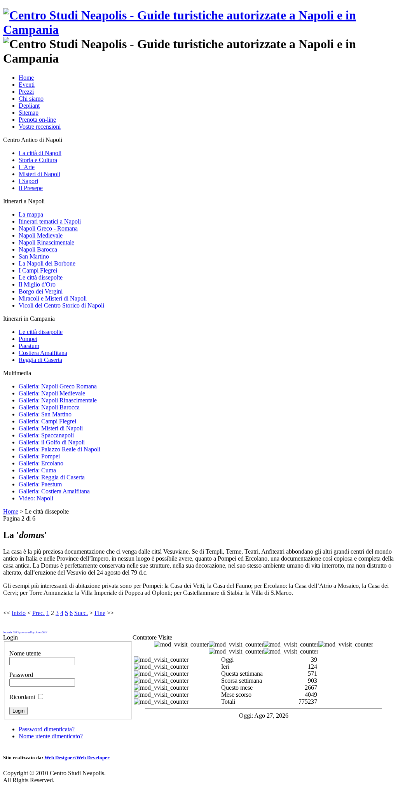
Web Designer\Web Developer (77, 757)
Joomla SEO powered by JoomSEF (25, 632)
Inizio (19, 613)
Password (21, 674)
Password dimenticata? (47, 729)
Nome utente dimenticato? (51, 736)
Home (10, 511)
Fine (99, 613)
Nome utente (25, 653)
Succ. (81, 613)
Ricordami (22, 697)
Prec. (38, 613)
